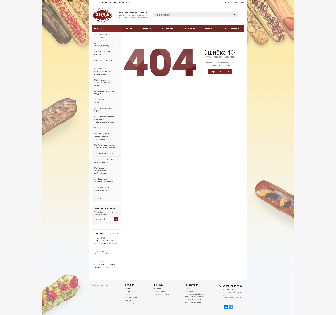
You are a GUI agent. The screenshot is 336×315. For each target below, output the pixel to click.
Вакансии (127, 300)
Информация (191, 285)
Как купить (167, 28)
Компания (129, 285)
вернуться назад (221, 76)
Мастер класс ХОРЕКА (103, 254)
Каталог (101, 28)
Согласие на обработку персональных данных (194, 295)
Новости (127, 294)
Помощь (158, 285)
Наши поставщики (131, 297)
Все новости (113, 233)
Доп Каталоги (232, 28)
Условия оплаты (160, 291)
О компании (189, 28)
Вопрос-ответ (129, 303)
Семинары (147, 28)
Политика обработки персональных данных (194, 301)
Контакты (210, 28)
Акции (129, 28)
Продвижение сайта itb (103, 285)
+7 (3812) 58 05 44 (109, 2)
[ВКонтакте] (226, 307)
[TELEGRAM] (231, 307)
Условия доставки (161, 294)
